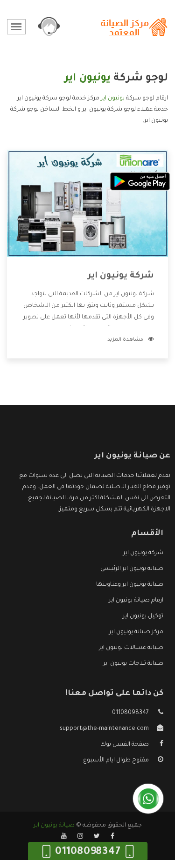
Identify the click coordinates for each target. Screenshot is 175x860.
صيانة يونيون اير (54, 825)
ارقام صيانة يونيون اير (136, 600)
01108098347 (130, 713)
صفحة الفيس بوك (124, 744)
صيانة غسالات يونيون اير (131, 648)
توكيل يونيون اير (143, 616)
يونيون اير (113, 98)
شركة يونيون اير (121, 276)
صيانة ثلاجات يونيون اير (133, 664)
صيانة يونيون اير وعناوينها (129, 585)
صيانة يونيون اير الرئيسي (131, 569)
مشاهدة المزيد (125, 340)
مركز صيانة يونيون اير (136, 632)
